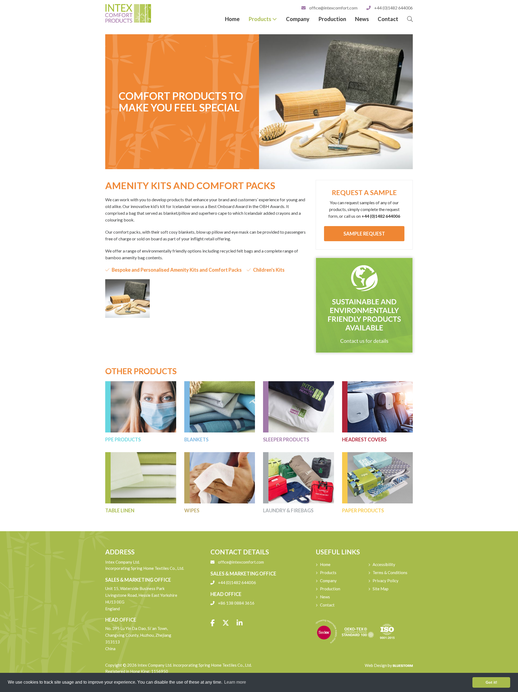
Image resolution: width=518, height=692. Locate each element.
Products (260, 19)
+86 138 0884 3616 (235, 603)
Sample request (364, 234)
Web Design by (379, 665)
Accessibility (384, 564)
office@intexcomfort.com (333, 7)
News (362, 19)
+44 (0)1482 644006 (393, 7)
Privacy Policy (385, 580)
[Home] (140, 13)
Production (332, 19)
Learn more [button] (235, 682)
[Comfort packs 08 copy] (127, 298)
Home (232, 19)
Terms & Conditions (390, 572)
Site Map (380, 588)
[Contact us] (364, 305)
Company (297, 19)
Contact (388, 19)
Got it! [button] (491, 682)
